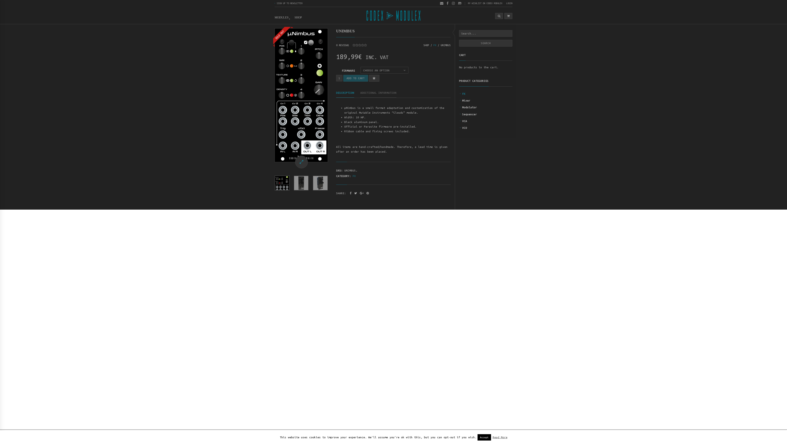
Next (332, 95)
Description (345, 92)
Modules (282, 17)
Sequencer (469, 114)
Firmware (348, 70)
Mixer (466, 100)
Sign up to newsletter (290, 3)
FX (463, 93)
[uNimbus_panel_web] (301, 95)
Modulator (469, 107)
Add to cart (356, 78)
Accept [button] (484, 437)
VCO (464, 127)
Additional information (378, 92)
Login (509, 3)
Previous (270, 95)
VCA (464, 121)
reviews (342, 45)
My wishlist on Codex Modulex (485, 3)
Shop (298, 17)
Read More (500, 437)
